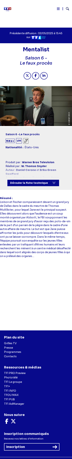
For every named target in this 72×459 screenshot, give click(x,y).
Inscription (15, 447)
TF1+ (7, 386)
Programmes (12, 352)
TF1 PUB (9, 399)
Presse (8, 347)
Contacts (10, 356)
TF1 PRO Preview (15, 373)
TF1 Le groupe (13, 382)
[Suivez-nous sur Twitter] (13, 422)
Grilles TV (10, 343)
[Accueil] (9, 9)
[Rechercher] (66, 9)
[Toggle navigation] (58, 9)
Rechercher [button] (66, 8)
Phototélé (11, 377)
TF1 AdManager (14, 403)
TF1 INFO (10, 390)
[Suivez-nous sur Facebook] (6, 422)
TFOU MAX (11, 395)
